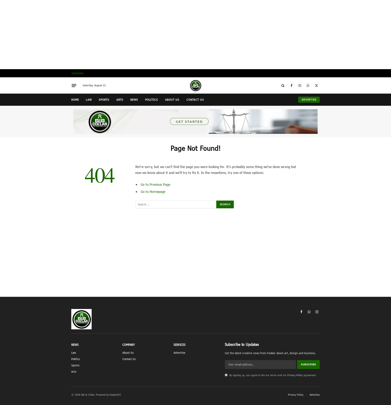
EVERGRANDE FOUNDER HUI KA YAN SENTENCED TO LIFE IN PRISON (132, 73)
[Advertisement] (195, 34)
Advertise (309, 99)
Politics (151, 99)
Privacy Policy (295, 375)
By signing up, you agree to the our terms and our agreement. (272, 375)
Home (75, 99)
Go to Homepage (153, 191)
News (134, 99)
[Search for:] (176, 204)
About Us (172, 99)
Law (89, 99)
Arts (119, 99)
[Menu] (74, 85)
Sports (104, 99)
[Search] (283, 85)
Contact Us (195, 99)
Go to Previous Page (155, 184)
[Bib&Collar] (195, 85)
